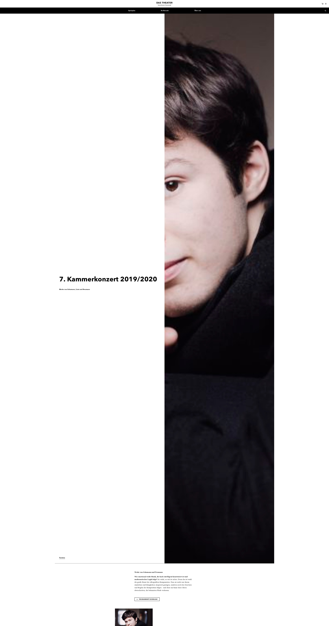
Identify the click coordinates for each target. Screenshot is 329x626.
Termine (62, 558)
